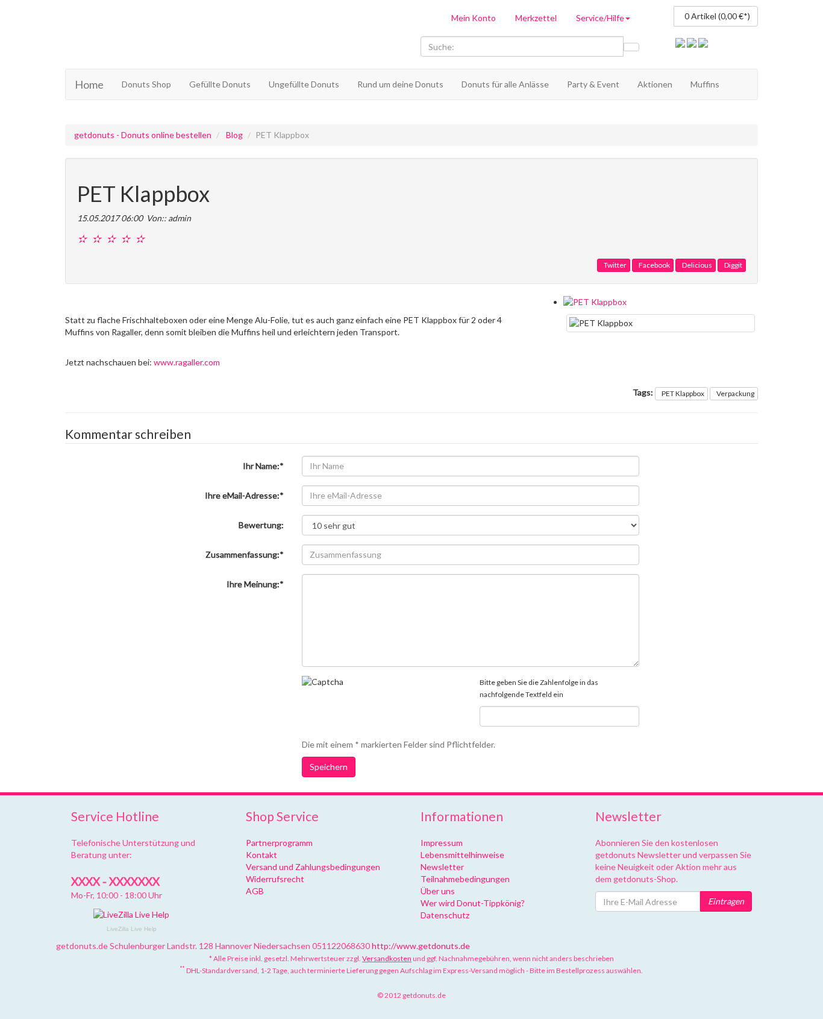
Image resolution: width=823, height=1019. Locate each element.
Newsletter (442, 867)
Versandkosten (386, 958)
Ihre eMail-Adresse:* (244, 495)
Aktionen (654, 84)
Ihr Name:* (263, 466)
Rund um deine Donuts (400, 84)
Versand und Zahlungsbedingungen (313, 867)
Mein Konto (473, 18)
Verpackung (735, 393)
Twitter (615, 265)
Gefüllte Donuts (220, 84)
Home (89, 84)
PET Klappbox (683, 393)
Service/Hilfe (600, 18)
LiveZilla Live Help (132, 929)
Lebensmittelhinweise (462, 855)
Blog (234, 135)
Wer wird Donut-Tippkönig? (473, 903)
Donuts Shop (146, 84)
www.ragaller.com (187, 362)
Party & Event (593, 84)
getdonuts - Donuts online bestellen (142, 135)
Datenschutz (445, 915)
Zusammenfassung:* (244, 554)
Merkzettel (536, 18)
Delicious (697, 265)
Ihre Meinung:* (255, 584)
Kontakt (261, 855)
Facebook (654, 265)
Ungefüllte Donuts (304, 84)
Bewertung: (261, 525)
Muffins (704, 84)
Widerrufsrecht (275, 879)
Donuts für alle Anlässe (505, 84)
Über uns (438, 891)
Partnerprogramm (279, 843)
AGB (255, 891)
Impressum (442, 843)
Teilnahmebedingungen (465, 879)
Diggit (733, 265)
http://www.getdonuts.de (421, 946)
